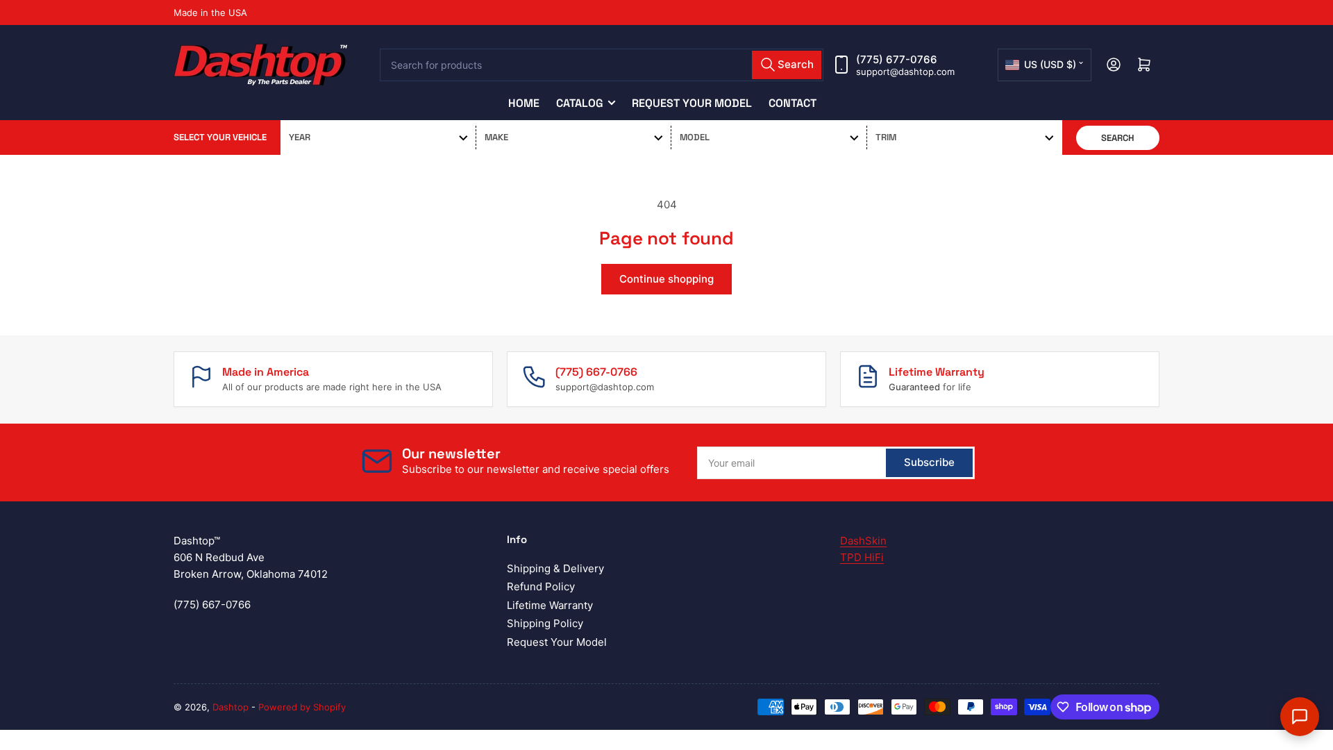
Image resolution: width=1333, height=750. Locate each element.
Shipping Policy (545, 623)
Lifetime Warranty (550, 605)
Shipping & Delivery (555, 568)
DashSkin (863, 540)
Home (523, 103)
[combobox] (602, 65)
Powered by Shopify (302, 706)
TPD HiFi (862, 557)
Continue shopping (666, 278)
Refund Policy (541, 586)
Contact (792, 103)
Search (1117, 138)
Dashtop (230, 706)
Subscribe (929, 462)
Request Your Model (692, 103)
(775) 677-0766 (896, 59)
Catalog (579, 103)
